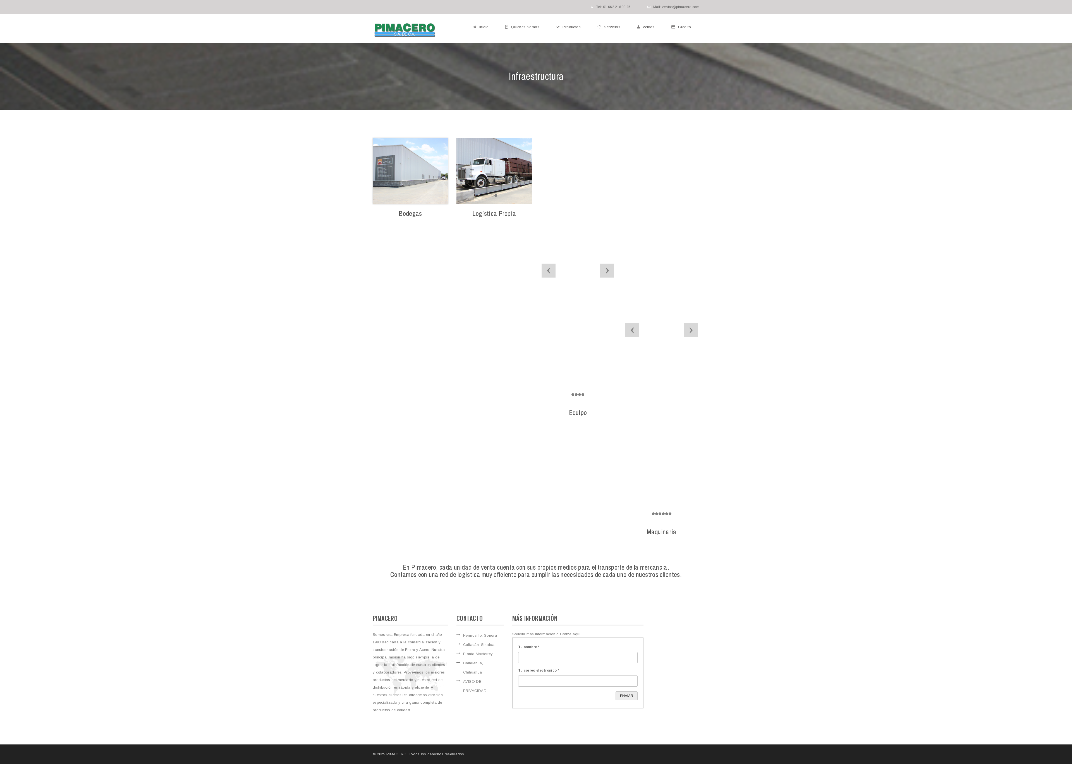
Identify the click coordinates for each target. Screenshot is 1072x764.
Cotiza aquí (570, 634)
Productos (572, 27)
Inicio (484, 27)
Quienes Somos (525, 27)
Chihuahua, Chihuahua (473, 667)
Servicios (612, 27)
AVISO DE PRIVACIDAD (475, 686)
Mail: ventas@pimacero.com (676, 7)
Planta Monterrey (478, 654)
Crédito (684, 27)
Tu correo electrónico (538, 670)
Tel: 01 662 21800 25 (613, 7)
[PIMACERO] (405, 30)
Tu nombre (528, 647)
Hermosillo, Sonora (480, 635)
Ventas (648, 27)
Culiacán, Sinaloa (479, 645)
